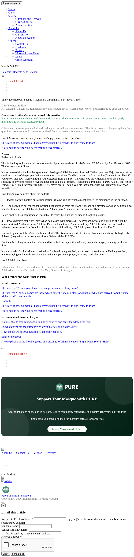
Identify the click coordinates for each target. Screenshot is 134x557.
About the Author (25, 37)
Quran (11, 12)
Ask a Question (23, 25)
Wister (8, 481)
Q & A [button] (12, 15)
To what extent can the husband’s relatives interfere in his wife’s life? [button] (39, 326)
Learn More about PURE (67, 429)
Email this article (17, 81)
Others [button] (12, 40)
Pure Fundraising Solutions (16, 495)
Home (11, 9)
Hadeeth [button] (6, 300)
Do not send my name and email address (27, 533)
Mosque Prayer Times (27, 53)
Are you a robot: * (11, 536)
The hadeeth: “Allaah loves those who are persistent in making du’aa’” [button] (40, 288)
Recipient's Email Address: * (17, 519)
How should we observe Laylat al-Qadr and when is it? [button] (31, 331)
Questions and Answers (28, 18)
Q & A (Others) (23, 21)
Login (18, 56)
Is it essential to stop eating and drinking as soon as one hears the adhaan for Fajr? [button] (46, 321)
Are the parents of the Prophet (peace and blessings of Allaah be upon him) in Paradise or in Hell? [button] (55, 341)
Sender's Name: (10, 525)
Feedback (20, 47)
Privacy (19, 50)
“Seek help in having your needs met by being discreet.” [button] (32, 147)
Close (6, 553)
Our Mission (22, 34)
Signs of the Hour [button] (11, 336)
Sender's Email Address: (14, 529)
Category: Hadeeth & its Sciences (19, 71)
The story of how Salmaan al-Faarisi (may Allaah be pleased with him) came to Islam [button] (48, 142)
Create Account (23, 59)
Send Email (18, 553)
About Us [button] (13, 28)
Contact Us (21, 43)
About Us (20, 31)
